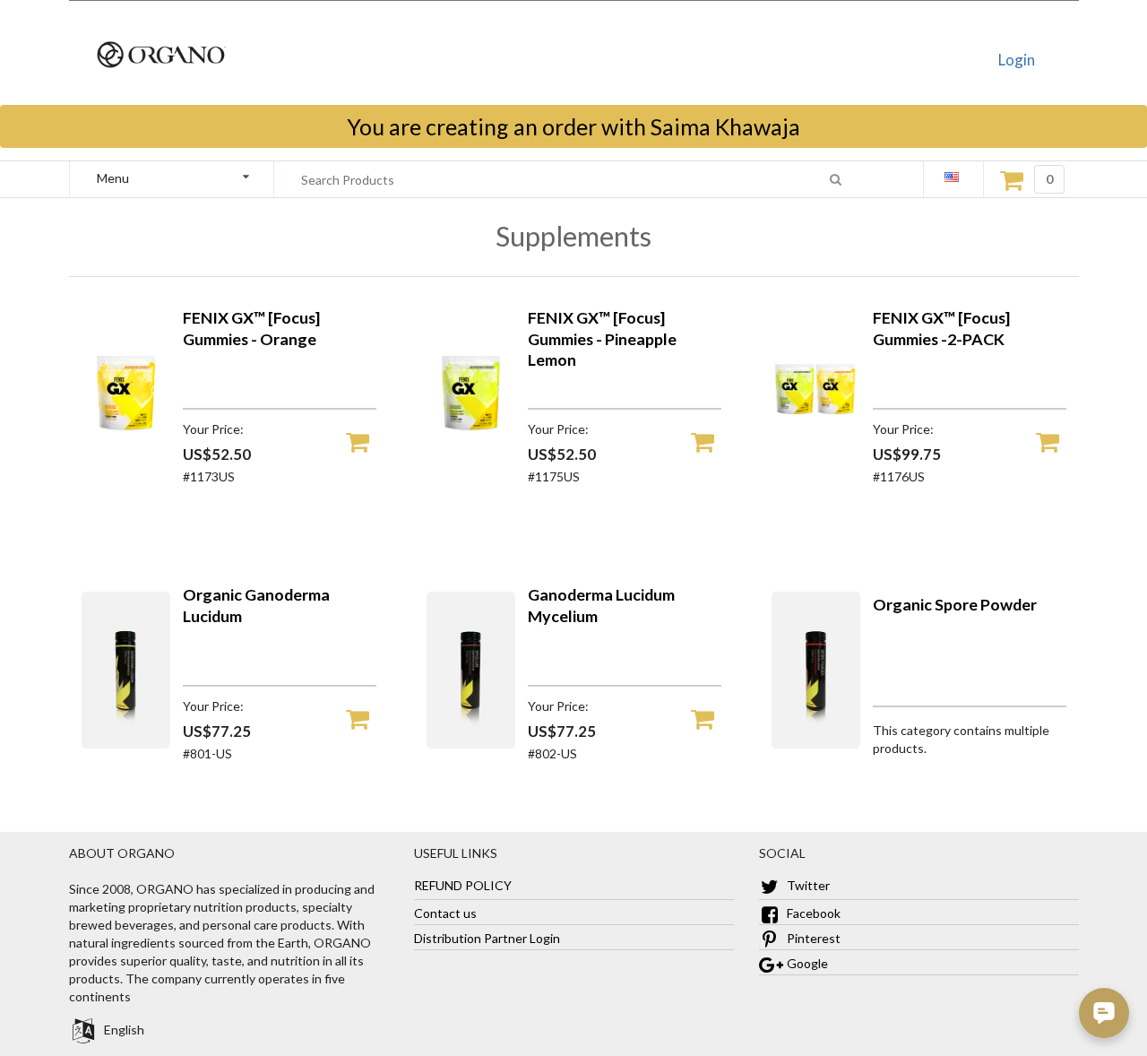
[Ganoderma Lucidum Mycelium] (471, 743)
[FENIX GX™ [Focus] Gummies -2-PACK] (816, 466)
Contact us (445, 913)
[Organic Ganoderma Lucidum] (126, 743)
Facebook (812, 913)
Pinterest (812, 938)
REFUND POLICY (463, 885)
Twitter (807, 885)
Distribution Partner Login (487, 938)
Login (1016, 59)
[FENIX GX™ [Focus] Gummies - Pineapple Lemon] (471, 466)
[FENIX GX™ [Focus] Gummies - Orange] (126, 466)
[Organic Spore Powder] (816, 743)
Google (806, 963)
